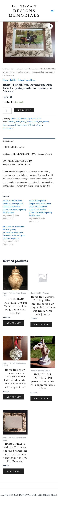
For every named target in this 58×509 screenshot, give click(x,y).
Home (5, 68)
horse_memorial (9, 124)
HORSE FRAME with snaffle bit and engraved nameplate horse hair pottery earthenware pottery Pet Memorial (14, 206)
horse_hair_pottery (41, 121)
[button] (50, 26)
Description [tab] (8, 141)
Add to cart (24, 110)
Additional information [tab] (13, 147)
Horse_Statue (22, 124)
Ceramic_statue (14, 121)
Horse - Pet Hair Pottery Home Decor (24, 68)
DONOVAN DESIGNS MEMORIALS (24, 10)
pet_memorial (8, 128)
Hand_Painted (27, 121)
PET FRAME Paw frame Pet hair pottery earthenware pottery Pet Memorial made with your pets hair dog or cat (14, 232)
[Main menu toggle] (52, 11)
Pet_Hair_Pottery (35, 124)
